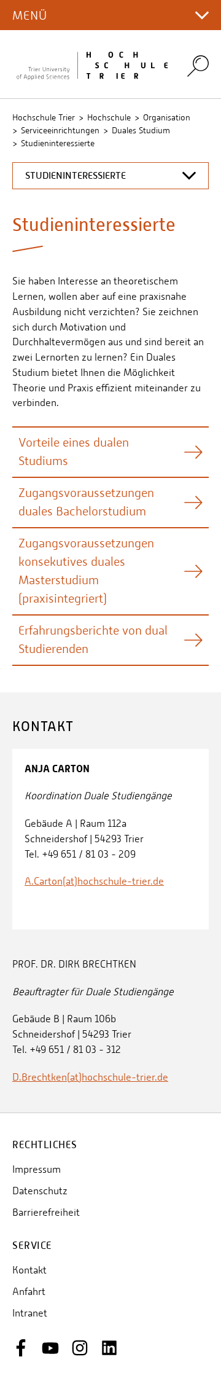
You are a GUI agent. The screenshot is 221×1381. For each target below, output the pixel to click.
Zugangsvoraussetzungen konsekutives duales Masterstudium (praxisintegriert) (86, 571)
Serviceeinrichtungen (60, 130)
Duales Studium (141, 130)
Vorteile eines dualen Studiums (73, 452)
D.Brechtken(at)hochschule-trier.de (90, 1077)
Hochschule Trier (43, 117)
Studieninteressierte (58, 143)
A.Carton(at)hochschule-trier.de (94, 881)
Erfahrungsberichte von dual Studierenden (93, 640)
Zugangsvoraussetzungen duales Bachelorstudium (86, 502)
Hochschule (109, 117)
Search (198, 65)
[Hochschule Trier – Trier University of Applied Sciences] (92, 64)
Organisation (166, 117)
